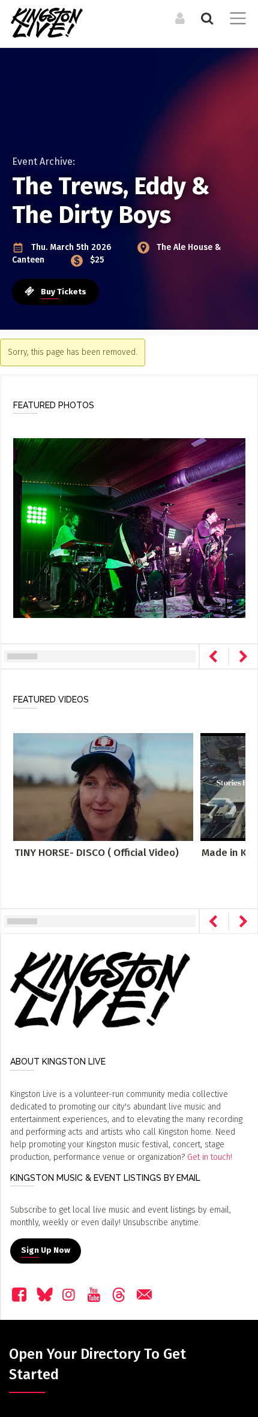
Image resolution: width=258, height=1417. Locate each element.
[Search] (205, 18)
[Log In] (178, 18)
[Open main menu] (235, 20)
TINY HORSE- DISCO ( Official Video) (96, 852)
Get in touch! (209, 1157)
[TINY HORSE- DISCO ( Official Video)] (103, 787)
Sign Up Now (45, 1250)
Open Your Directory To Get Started (97, 1364)
